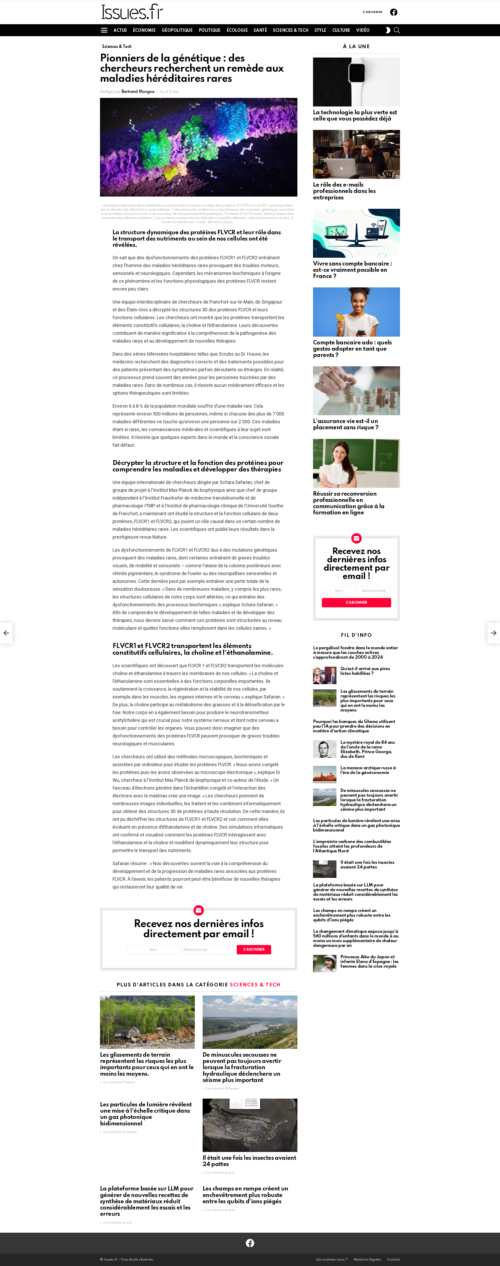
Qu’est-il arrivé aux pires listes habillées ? (365, 671)
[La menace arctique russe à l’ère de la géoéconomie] (324, 774)
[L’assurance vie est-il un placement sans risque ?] (356, 390)
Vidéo (363, 31)
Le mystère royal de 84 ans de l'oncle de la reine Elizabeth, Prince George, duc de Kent (367, 749)
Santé (260, 31)
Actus (120, 31)
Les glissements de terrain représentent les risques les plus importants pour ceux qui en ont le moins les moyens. (367, 701)
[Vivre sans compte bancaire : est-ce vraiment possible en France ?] (356, 233)
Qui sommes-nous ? (332, 1259)
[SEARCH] (397, 30)
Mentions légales (367, 1259)
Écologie (237, 31)
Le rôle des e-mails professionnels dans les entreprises (344, 191)
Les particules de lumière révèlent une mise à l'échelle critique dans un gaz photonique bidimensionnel (356, 826)
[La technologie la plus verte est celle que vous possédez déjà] (356, 82)
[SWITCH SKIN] (388, 30)
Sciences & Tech (291, 31)
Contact (393, 1259)
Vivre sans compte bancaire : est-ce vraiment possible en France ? (352, 270)
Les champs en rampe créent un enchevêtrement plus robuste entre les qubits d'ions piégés (245, 1195)
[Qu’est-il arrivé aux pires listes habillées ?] (324, 675)
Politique (210, 31)
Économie (144, 31)
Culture (341, 31)
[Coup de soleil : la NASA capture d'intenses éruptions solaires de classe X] (6, 633)
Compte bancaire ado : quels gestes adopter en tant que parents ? (352, 349)
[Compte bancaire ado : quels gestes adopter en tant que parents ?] (356, 311)
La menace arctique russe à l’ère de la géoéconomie (368, 770)
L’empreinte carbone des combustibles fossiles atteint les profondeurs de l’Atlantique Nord (352, 846)
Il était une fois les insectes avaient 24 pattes (367, 865)
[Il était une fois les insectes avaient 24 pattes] (250, 1125)
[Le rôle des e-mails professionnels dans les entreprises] (356, 154)
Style (320, 31)
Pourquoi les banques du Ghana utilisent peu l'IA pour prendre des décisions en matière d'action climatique (354, 726)
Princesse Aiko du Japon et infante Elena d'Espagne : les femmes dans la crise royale (369, 962)
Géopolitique (177, 31)
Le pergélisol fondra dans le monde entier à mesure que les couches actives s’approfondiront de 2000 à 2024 (355, 653)
